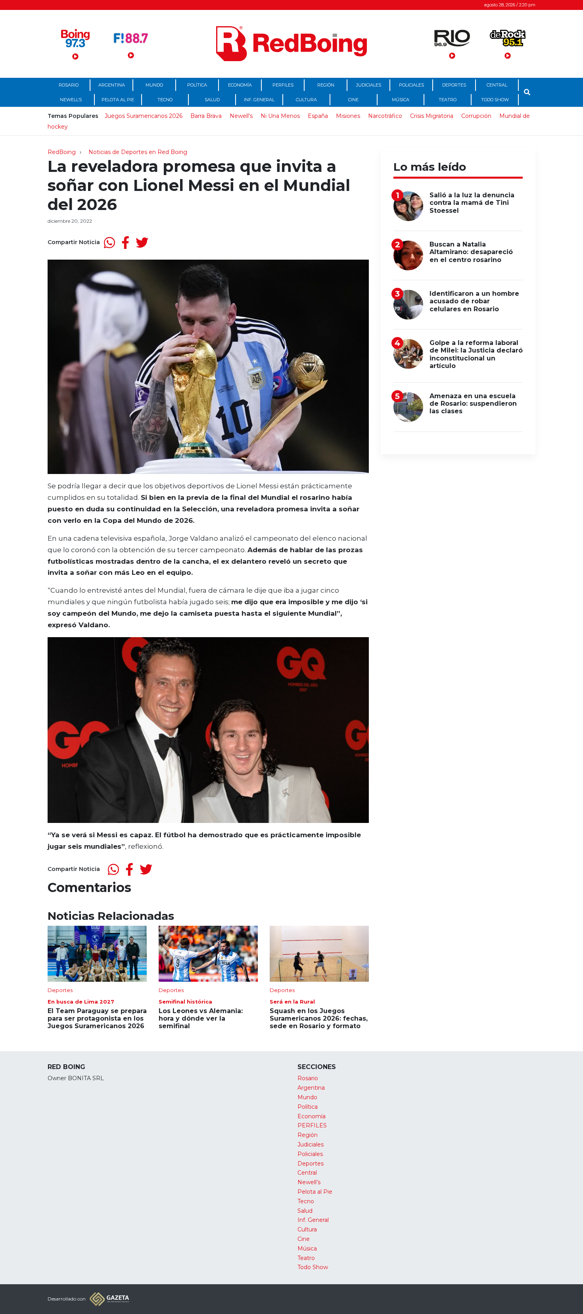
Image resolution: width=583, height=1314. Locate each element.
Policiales (411, 85)
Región (325, 85)
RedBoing (62, 152)
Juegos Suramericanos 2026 (143, 115)
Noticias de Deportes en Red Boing (137, 152)
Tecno (165, 99)
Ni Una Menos (280, 115)
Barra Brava (206, 115)
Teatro (447, 99)
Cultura (306, 99)
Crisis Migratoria (431, 115)
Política (197, 85)
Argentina (111, 85)
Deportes (454, 85)
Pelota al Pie (118, 99)
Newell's (241, 115)
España (318, 115)
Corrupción (476, 115)
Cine (353, 99)
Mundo (154, 85)
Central (497, 85)
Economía (240, 85)
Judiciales (368, 85)
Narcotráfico (385, 115)
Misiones (348, 115)
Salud (212, 99)
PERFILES (282, 85)
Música (400, 99)
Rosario (69, 85)
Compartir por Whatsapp (109, 242)
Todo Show (495, 99)
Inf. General (259, 99)
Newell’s (71, 99)
